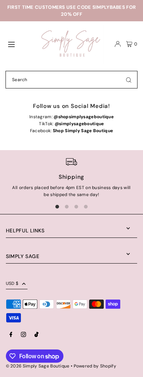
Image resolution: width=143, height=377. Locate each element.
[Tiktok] (36, 335)
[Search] (129, 79)
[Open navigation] (20, 43)
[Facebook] (11, 335)
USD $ (12, 283)
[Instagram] (23, 335)
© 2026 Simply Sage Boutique (38, 366)
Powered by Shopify (95, 366)
